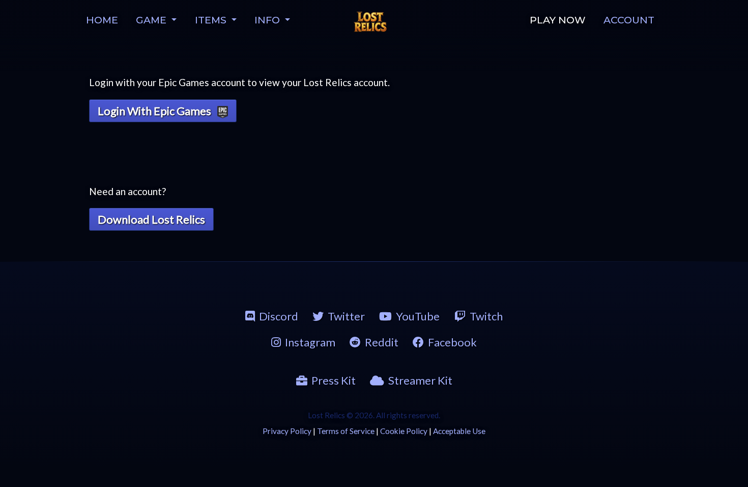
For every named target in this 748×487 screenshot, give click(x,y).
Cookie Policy (403, 431)
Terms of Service (346, 431)
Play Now (558, 20)
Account (628, 20)
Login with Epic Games (155, 111)
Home (102, 20)
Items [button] (212, 20)
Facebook (452, 342)
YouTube (418, 316)
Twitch (486, 316)
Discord (278, 316)
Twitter (346, 316)
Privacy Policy (287, 431)
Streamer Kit (420, 380)
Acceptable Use (459, 431)
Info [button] (268, 20)
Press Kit (333, 380)
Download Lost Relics (151, 219)
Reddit (381, 342)
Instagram (310, 342)
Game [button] (152, 20)
